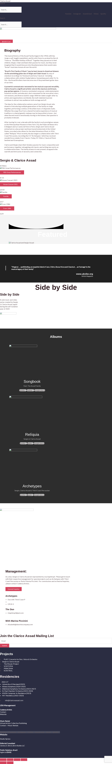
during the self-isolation (9, 306)
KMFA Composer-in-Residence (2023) (16, 693)
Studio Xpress (5, 739)
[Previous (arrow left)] (3, 762)
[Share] (17, 759)
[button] (26, 38)
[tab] (56, 173)
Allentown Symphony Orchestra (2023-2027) (19, 689)
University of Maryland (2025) (13, 684)
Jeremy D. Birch (6, 746)
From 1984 (7, 208)
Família (5, 196)
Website (3, 714)
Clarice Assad (5, 1)
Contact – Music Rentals (9, 725)
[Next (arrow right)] (10, 762)
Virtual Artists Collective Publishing (13, 723)
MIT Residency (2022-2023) (13, 695)
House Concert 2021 (10, 184)
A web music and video (8, 300)
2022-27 (5, 682)
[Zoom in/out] (3, 759)
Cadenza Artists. (23, 583)
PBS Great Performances (12, 172)
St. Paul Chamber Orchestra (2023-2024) (17, 691)
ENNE (8, 752)
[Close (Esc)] (24, 759)
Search (2, 3)
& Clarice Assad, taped (9, 304)
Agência (3, 752)
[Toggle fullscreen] (10, 759)
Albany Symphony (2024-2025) (14, 686)
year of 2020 (5, 309)
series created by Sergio (9, 302)
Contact (3, 712)
